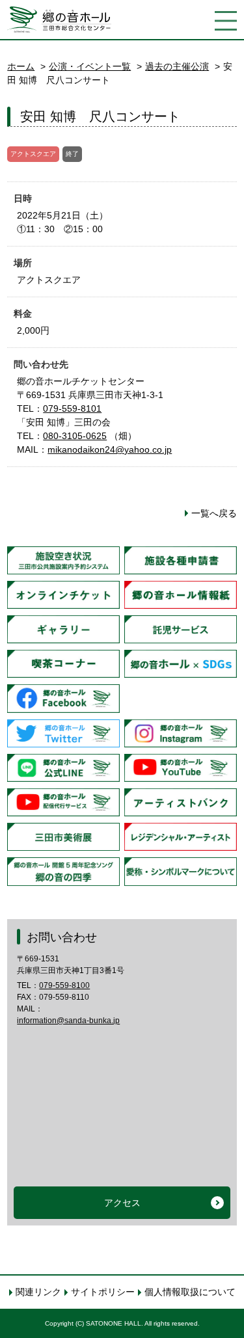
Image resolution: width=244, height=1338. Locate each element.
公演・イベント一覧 (90, 66)
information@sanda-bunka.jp (68, 1020)
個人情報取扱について (190, 1292)
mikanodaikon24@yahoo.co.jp (109, 449)
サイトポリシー (103, 1292)
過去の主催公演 (177, 66)
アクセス (122, 1203)
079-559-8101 (72, 408)
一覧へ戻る (214, 513)
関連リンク (38, 1292)
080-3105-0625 (75, 436)
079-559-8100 (64, 985)
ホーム (20, 66)
